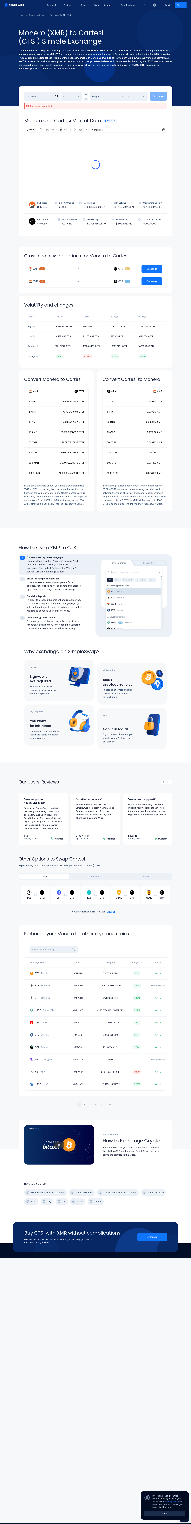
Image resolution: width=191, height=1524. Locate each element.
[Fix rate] (86, 94)
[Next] (170, 782)
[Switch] (86, 99)
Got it (164, 1513)
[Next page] (116, 1104)
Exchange (152, 1237)
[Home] (23, 5)
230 (110, 1104)
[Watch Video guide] (59, 1145)
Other (44, 876)
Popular (95, 876)
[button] (57, 564)
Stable (146, 876)
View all (111, 911)
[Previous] (163, 782)
